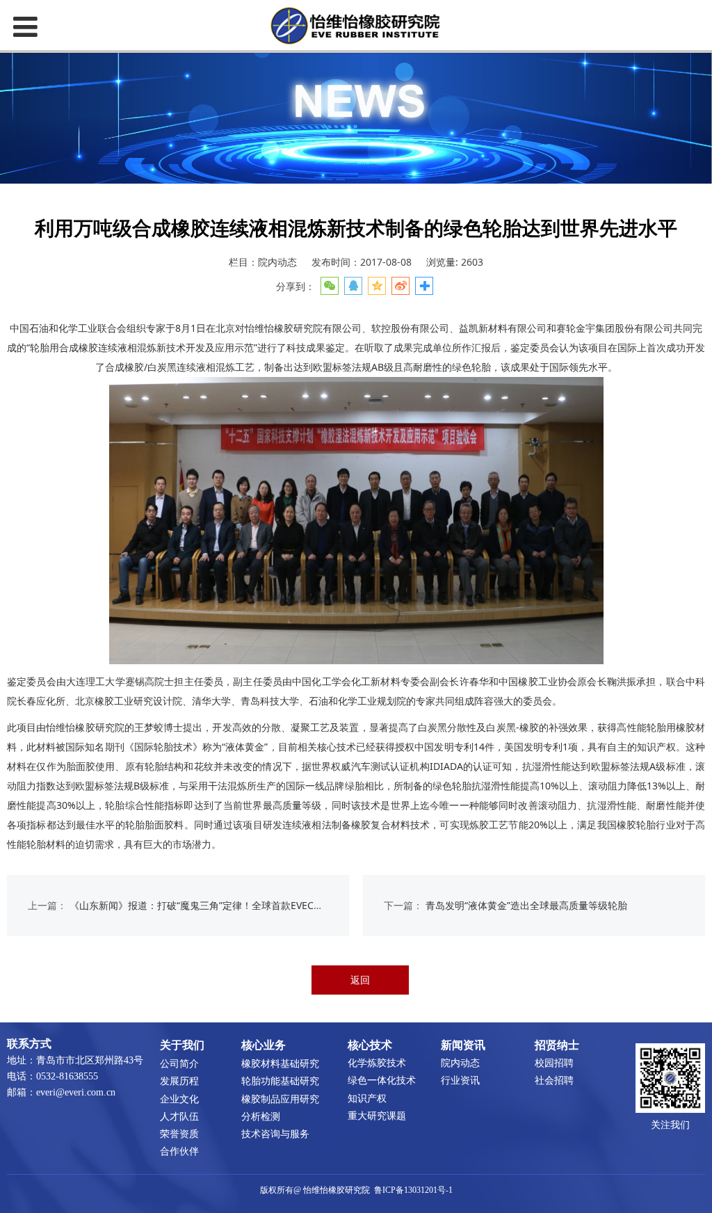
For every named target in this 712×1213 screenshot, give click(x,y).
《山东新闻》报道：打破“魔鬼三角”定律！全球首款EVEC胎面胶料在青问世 (230, 905)
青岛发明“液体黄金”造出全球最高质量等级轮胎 (526, 905)
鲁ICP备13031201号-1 (413, 1190)
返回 (360, 979)
